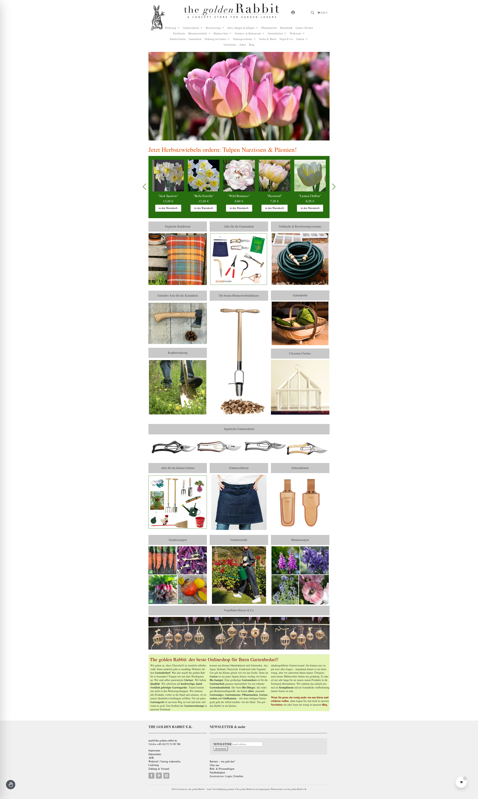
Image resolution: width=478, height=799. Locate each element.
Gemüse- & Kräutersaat (248, 33)
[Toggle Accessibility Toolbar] (11, 785)
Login (228, 776)
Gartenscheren (191, 28)
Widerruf (153, 761)
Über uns (214, 765)
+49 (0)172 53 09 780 (168, 744)
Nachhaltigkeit (217, 772)
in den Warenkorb (168, 208)
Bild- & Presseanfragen (222, 768)
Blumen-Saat (221, 33)
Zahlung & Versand (158, 768)
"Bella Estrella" (168, 196)
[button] (334, 187)
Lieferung (153, 765)
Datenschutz (154, 754)
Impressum (154, 750)
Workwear (295, 33)
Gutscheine (230, 44)
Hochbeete (179, 33)
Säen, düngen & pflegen (241, 28)
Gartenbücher (275, 33)
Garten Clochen (304, 28)
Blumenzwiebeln (197, 33)
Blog (251, 44)
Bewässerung (213, 28)
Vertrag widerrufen (170, 761)
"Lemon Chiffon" (274, 196)
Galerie (300, 39)
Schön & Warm (267, 39)
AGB (151, 757)
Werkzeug (170, 28)
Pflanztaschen (269, 28)
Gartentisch (195, 39)
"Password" (239, 196)
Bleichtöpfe (286, 28)
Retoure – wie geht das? (222, 761)
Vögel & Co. (286, 39)
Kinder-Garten (178, 39)
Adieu (242, 44)
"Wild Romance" (204, 196)
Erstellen (238, 776)
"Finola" (310, 196)
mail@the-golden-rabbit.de (162, 740)
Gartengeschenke (242, 39)
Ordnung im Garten (215, 39)
